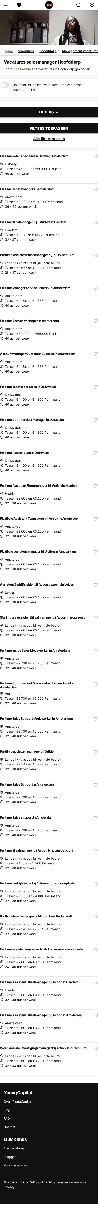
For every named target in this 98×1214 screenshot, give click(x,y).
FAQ (7, 1118)
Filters (46, 112)
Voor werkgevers (16, 1165)
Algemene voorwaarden (66, 1182)
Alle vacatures (14, 1148)
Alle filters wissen (49, 138)
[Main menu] (5, 5)
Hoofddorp (47, 51)
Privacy (9, 1187)
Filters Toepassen (49, 128)
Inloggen (10, 1157)
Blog (7, 1110)
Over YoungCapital (17, 1101)
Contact (9, 1127)
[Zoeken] (80, 5)
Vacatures (26, 51)
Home (8, 51)
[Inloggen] (92, 5)
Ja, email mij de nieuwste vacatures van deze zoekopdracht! (47, 87)
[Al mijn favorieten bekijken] (19, 5)
